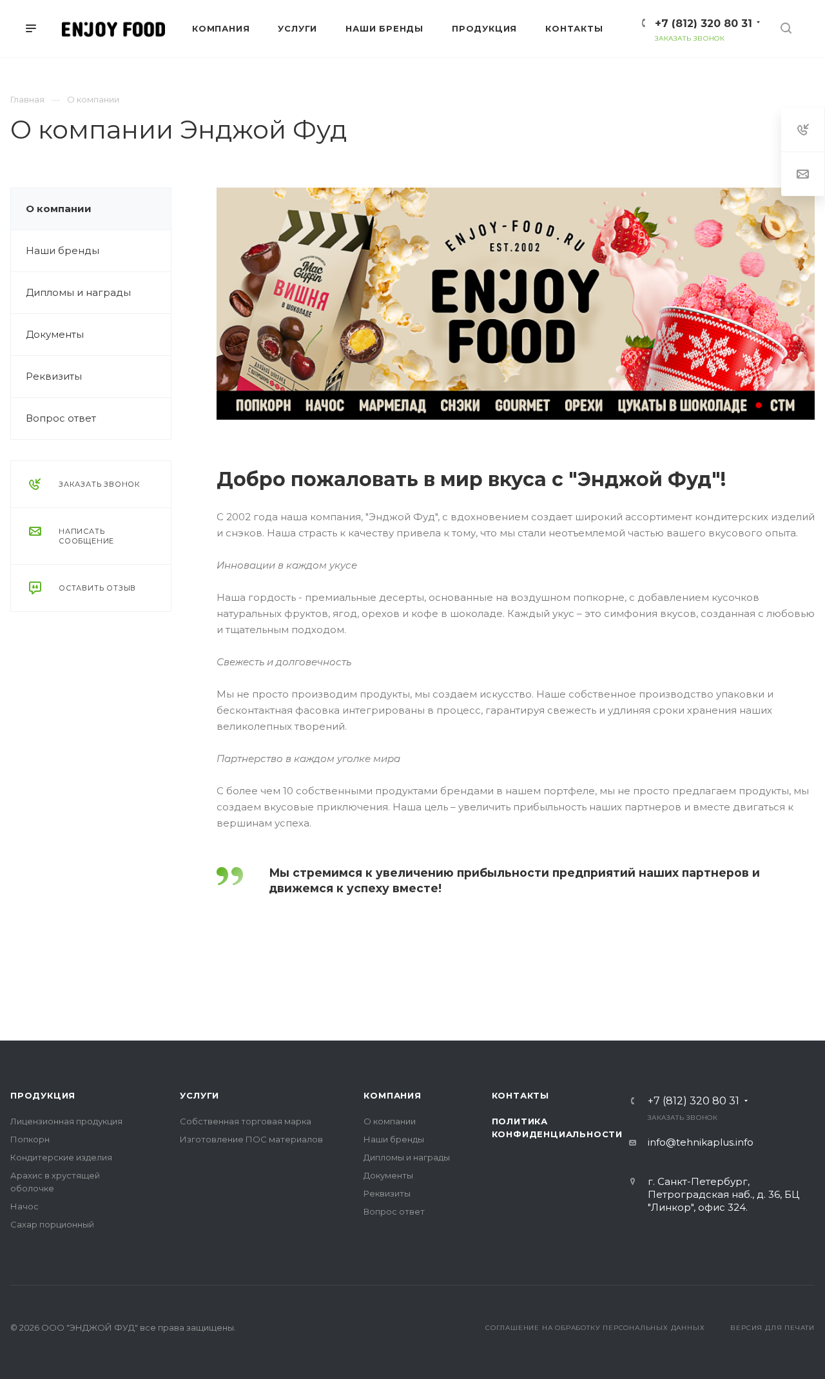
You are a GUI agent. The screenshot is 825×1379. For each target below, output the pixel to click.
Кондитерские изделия (61, 1157)
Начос (24, 1206)
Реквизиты (54, 376)
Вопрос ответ (61, 418)
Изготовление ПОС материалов (251, 1139)
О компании (59, 208)
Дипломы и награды (78, 292)
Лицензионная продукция (66, 1121)
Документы (55, 334)
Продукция (42, 1095)
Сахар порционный (52, 1224)
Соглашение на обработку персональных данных (594, 1328)
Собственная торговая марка (245, 1121)
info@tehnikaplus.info (700, 1142)
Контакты (520, 1095)
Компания (392, 1095)
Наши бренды (62, 250)
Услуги (199, 1095)
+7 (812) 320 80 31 (703, 23)
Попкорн (30, 1139)
